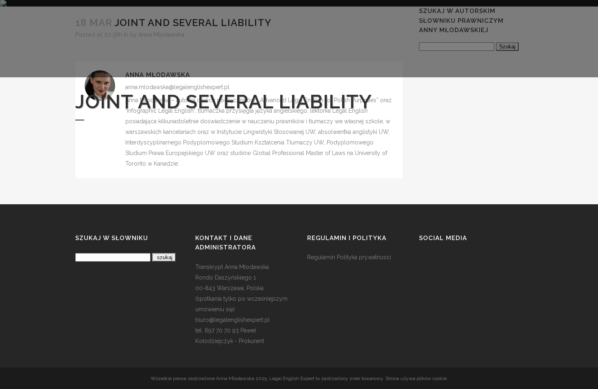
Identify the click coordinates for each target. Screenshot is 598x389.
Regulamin (321, 257)
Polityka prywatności (364, 257)
